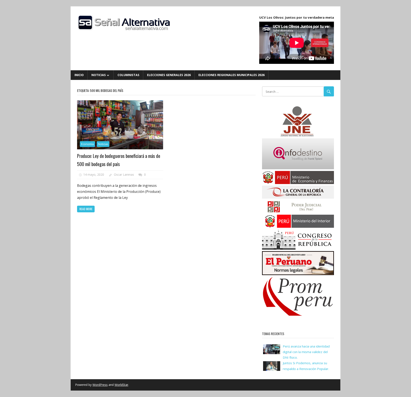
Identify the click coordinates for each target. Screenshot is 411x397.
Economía (87, 144)
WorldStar (121, 385)
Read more (85, 209)
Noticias (98, 75)
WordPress (100, 385)
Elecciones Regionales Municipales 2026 (231, 75)
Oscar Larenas (124, 174)
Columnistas (128, 75)
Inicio (79, 75)
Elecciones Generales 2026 (169, 75)
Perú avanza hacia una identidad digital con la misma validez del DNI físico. (306, 352)
